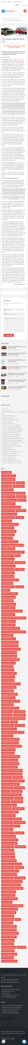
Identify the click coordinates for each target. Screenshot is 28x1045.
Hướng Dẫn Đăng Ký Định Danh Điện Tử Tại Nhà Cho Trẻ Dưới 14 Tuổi (17, 380)
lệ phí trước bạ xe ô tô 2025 (10, 760)
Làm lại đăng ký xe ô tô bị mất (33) (11, 446)
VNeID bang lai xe (7, 923)
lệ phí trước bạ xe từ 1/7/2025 (10, 763)
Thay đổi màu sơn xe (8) (8, 449)
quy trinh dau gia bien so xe (10, 812)
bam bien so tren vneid (8, 476)
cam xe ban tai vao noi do (9, 514)
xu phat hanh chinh (8, 950)
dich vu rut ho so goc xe (9, 673)
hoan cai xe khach (7, 725)
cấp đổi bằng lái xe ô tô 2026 (10, 524)
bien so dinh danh (7, 489)
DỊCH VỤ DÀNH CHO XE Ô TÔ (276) (11, 463)
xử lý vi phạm (21, 947)
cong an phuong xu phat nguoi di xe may (13, 552)
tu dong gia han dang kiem (9, 909)
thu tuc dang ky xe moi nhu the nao (12, 881)
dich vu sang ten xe (8, 680)
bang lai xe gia (6, 486)
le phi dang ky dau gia (8, 749)
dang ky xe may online (8, 597)
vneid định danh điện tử (9, 926)
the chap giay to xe (8, 867)
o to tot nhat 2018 (7, 798)
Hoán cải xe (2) (6, 410)
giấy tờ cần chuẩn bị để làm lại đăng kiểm (13, 718)
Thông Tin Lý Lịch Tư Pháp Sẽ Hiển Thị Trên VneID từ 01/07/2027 (17, 387)
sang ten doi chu (7, 829)
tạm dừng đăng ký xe (8, 857)
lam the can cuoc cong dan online (11, 746)
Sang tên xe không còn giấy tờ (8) (11, 434)
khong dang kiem (7, 736)
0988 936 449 (18, 2)
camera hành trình (8, 517)
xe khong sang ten (8, 943)
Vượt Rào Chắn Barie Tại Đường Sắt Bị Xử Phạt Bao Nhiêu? (17, 354)
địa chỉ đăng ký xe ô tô (8, 638)
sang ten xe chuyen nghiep (10, 839)
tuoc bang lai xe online (9, 912)
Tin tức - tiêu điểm (13, 18)
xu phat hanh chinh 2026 (9, 954)
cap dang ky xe (6, 521)
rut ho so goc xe (7, 822)
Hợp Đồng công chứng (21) (9, 459)
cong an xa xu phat (8, 555)
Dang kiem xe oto (7, 583)
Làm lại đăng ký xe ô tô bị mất (10, 995)
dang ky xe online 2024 (8, 604)
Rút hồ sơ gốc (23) (7, 421)
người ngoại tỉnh (7, 787)
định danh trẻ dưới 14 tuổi (9, 694)
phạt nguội (6, 801)
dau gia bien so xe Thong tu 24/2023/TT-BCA (13, 632)
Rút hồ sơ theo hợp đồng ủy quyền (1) (12, 431)
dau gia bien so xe (7, 618)
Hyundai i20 (5, 72)
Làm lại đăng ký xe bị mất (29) (10, 419)
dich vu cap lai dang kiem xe (10, 645)
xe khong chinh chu (8, 940)
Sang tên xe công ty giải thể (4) (10, 436)
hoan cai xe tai (19, 725)
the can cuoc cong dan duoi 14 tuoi (11, 864)
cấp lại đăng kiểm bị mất (9, 531)
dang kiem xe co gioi (8, 576)
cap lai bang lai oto (8, 528)
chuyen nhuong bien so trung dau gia (12, 545)
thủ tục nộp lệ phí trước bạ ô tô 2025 (12, 888)
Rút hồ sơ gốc (6, 993)
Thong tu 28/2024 (7, 878)
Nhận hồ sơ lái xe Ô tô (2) (9, 453)
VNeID (18, 919)
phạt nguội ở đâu (17, 801)
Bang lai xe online (18, 486)
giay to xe (5, 722)
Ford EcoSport (7, 83)
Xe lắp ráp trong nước (8, 947)
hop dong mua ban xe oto (9, 732)
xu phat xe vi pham (7, 957)
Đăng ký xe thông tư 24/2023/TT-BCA (12, 611)
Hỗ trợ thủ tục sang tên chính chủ (11, 989)
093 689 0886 (6, 2)
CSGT (18, 555)
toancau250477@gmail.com (10, 982)
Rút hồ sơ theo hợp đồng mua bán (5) (12, 429)
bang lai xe (20, 483)
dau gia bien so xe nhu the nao (10, 628)
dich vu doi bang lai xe (8, 663)
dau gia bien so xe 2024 (8, 621)
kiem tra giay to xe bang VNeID (10, 739)
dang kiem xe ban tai (8, 573)
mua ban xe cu (6, 777)
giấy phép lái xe (7, 715)
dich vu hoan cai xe (8, 670)
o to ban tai (6, 791)
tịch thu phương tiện (8, 895)
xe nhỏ (18, 59)
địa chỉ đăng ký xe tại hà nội (10, 642)
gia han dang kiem (7, 704)
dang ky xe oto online (8, 607)
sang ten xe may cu (8, 846)
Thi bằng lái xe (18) (7, 417)
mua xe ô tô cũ (17, 777)
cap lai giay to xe (7, 538)
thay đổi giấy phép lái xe (9, 860)
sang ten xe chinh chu (8, 836)
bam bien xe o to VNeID (8, 483)
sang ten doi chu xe (8, 833)
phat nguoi (19, 798)
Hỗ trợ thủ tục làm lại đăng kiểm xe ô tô (13, 1005)
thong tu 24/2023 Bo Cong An (10, 871)
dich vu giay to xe (7, 666)
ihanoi (21, 732)
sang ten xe (20, 833)
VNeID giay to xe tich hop (9, 930)
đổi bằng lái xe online (8, 697)
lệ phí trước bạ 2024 (8, 753)
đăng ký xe (6, 590)
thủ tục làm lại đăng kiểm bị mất (11, 885)
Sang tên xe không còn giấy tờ (10, 1013)
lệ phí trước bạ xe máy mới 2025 (11, 756)
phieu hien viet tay (18, 808)
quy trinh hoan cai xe (8, 815)
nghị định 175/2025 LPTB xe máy (10, 784)
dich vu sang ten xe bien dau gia (11, 684)
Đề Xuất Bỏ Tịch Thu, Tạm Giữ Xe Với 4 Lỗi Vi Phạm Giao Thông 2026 (17, 374)
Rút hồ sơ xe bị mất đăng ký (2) (10, 432)
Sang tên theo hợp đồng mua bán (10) (12, 438)
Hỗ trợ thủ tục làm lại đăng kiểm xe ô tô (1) (13, 442)
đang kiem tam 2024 (8, 569)
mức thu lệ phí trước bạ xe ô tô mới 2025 (13, 781)
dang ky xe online (7, 600)
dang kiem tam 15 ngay (8, 566)
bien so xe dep (21, 496)
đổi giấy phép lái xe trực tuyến (10, 701)
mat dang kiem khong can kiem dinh (12, 774)
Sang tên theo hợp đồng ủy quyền (11, 1007)
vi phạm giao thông (8, 919)
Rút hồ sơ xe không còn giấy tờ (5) (11, 425)
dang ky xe (19, 586)
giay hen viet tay (20, 711)
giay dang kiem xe (7, 711)
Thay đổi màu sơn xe (8, 991)
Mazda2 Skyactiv (20, 62)
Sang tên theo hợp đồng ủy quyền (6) (12, 440)
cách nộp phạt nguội (8, 510)
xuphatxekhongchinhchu (9, 961)
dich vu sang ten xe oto (9, 687)
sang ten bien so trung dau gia (11, 826)
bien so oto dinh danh (8, 493)
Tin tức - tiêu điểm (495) (8, 457)
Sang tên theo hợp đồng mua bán (11, 1009)
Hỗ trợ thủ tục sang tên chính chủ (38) (12, 451)
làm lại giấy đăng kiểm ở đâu (10, 742)
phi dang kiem (6, 808)
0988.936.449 (6, 979)
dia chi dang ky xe (7, 635)
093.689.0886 (15, 979)
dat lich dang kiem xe (8, 614)
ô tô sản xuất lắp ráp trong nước (11, 794)
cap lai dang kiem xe (8, 534)
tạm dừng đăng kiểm (8, 853)
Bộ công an (22, 500)
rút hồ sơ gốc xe (19, 822)
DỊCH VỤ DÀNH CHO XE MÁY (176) (11, 461)
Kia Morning (5, 91)
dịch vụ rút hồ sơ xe (8, 677)
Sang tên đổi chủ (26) (8, 423)
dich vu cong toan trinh (9, 652)
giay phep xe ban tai (19, 715)
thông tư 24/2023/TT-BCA (9, 874)
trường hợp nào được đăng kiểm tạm (12, 905)
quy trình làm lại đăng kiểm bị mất (11, 819)
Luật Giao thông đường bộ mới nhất (12, 770)
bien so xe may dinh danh (9, 500)
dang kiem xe (20, 569)
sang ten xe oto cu (8, 850)
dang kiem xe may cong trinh (10, 580)
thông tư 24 (19, 867)
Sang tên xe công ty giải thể (10, 1011)
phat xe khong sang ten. (9, 805)
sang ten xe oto (20, 846)
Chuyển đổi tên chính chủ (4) (10, 416)
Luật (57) (4, 408)
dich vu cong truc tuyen (9, 656)
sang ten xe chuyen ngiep (9, 843)
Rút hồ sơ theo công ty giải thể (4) (11, 427)
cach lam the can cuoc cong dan (11, 507)
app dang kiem (6, 472)
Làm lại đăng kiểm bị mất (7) (10, 444)
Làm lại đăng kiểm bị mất (9, 997)
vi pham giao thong (8, 916)
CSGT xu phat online (8, 559)
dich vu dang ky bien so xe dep (10, 659)
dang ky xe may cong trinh (9, 593)
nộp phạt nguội (19, 787)
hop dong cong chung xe (9, 729)
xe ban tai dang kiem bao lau (10, 933)
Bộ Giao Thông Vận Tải (8, 503)
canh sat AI (19, 517)
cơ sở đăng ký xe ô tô (8, 548)
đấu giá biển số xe (20, 618)
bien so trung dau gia (8, 496)
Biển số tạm (21, 493)
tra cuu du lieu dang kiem (9, 898)
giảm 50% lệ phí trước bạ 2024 (10, 708)
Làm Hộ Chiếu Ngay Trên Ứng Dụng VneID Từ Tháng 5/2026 (17, 367)
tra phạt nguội (7, 902)
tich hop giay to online (8, 891)
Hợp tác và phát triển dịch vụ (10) (11, 455)
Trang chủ (4, 18)
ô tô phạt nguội (17, 791)
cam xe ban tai (21, 510)
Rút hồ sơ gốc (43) (7, 448)
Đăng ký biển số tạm (8, 586)
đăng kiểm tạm (20, 562)
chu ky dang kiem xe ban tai (10, 541)
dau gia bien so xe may (8, 625)
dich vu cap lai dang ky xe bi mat (11, 649)
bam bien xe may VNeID (8, 479)
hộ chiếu (14, 722)
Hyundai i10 (22, 81)
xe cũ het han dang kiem (9, 937)
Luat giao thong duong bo (9, 767)
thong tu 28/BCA (20, 878)
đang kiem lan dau (7, 562)
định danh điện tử (7, 690)
